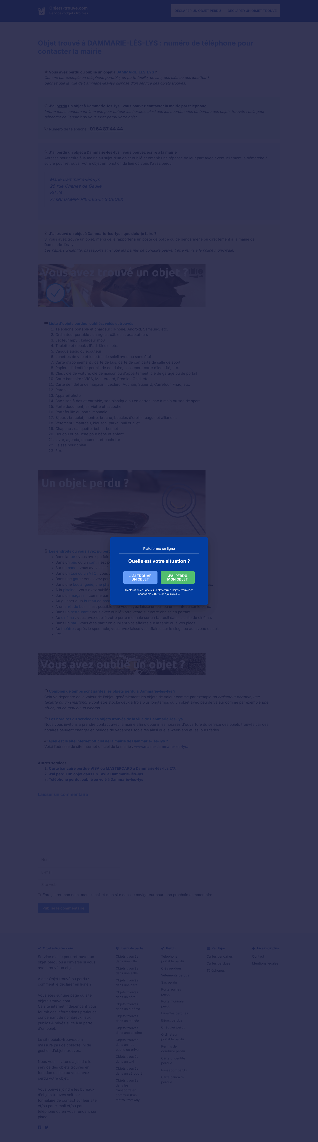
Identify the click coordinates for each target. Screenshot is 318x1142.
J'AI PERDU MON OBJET (177, 577)
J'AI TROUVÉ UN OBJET (140, 577)
